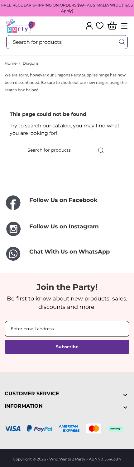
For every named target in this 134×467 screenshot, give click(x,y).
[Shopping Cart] (112, 26)
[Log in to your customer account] (89, 26)
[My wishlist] (99, 25)
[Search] (121, 41)
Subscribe (67, 347)
